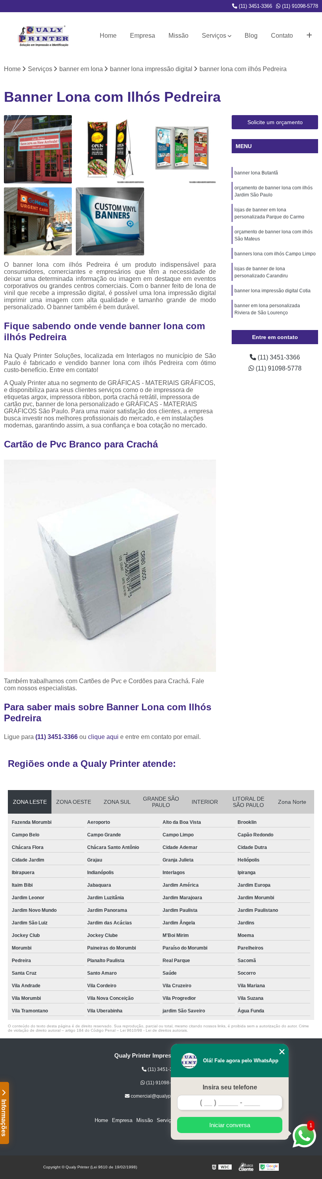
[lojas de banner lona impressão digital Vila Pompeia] (110, 149)
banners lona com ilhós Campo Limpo (275, 254)
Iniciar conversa (229, 1125)
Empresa (142, 35)
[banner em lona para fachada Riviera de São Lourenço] (38, 221)
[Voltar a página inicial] (43, 35)
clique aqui (103, 736)
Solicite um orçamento (275, 122)
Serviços (214, 35)
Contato (282, 35)
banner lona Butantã (256, 173)
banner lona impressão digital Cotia (272, 290)
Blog (251, 35)
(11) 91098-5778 (299, 6)
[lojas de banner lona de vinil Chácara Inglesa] (110, 221)
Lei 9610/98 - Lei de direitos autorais (153, 1030)
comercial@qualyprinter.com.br (163, 1096)
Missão (178, 35)
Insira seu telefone (230, 1087)
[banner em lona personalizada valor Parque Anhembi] (182, 149)
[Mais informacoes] (309, 36)
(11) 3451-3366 (254, 6)
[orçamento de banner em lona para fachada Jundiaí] (38, 149)
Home (108, 35)
